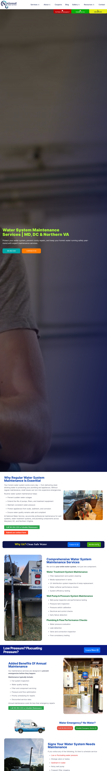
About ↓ (47, 5)
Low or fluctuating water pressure (64, 755)
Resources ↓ (89, 5)
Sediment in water (58, 763)
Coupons (58, 5)
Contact (102, 5)
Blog (67, 5)
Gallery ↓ (76, 5)
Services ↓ (35, 5)
